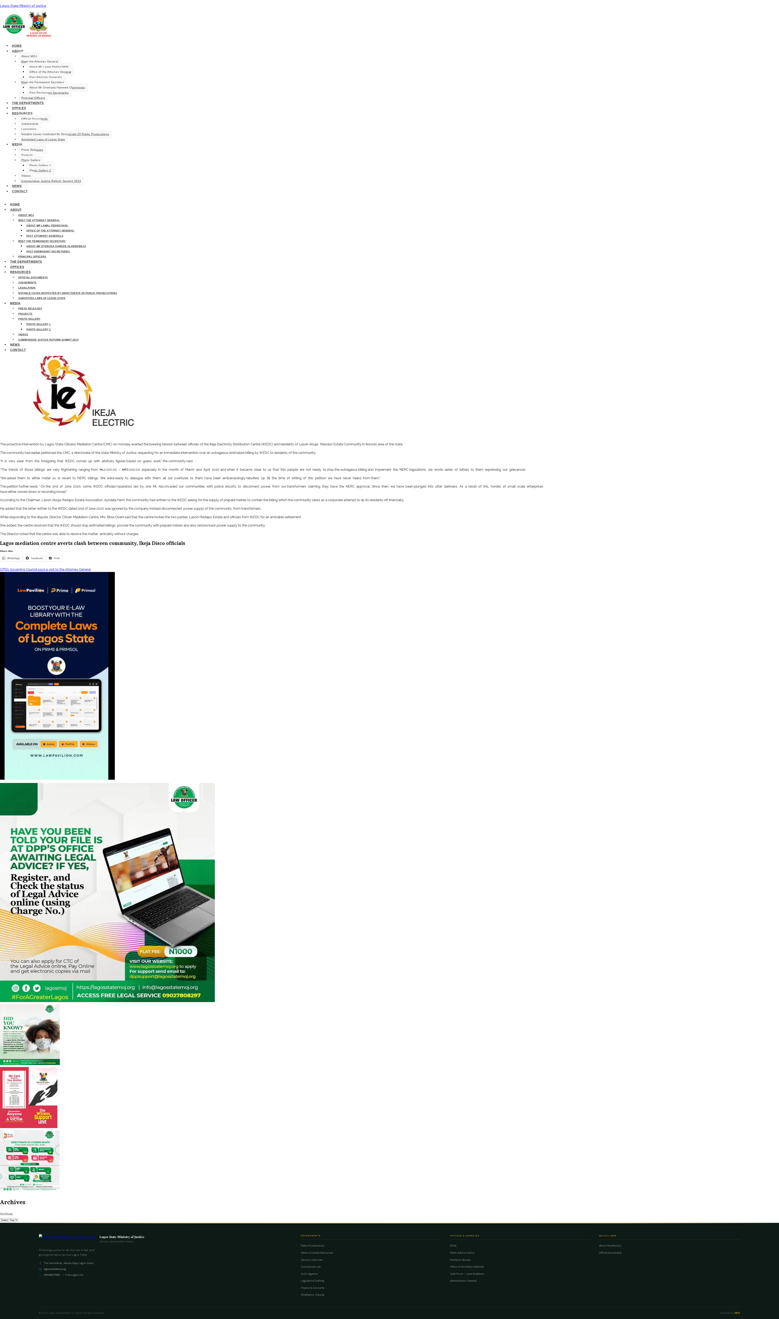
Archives (6, 1214)
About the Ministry (610, 1245)
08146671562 (52, 1275)
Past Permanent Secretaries (49, 92)
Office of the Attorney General (50, 71)
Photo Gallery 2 (40, 170)
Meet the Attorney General (39, 61)
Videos (26, 175)
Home (17, 45)
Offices (19, 108)
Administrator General (463, 1280)
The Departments (28, 103)
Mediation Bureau (460, 1260)
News (17, 186)
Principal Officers (33, 97)
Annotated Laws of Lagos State (43, 139)
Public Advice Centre (462, 1252)
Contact (20, 191)
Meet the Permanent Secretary (42, 82)
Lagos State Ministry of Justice (23, 6)
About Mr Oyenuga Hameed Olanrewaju (57, 87)
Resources (22, 113)
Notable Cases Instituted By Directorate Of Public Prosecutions (65, 134)
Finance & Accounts (312, 1288)
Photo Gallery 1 (40, 165)
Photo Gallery (30, 160)
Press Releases (32, 149)
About (18, 51)
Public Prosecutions (312, 1245)
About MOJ (29, 56)
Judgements (29, 123)
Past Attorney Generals (45, 77)
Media (17, 144)
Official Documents (34, 118)
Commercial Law (311, 1266)
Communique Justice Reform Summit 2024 (51, 181)
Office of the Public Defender (467, 1266)
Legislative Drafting (312, 1280)
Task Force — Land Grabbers (467, 1274)
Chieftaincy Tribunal (312, 1294)
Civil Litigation (309, 1274)
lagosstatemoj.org (55, 1269)
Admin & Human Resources (317, 1252)
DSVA (453, 1245)
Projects (27, 155)
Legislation (29, 129)
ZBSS (737, 1313)
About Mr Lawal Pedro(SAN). (49, 66)
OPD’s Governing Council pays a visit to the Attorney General (45, 569)
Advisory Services (312, 1260)
